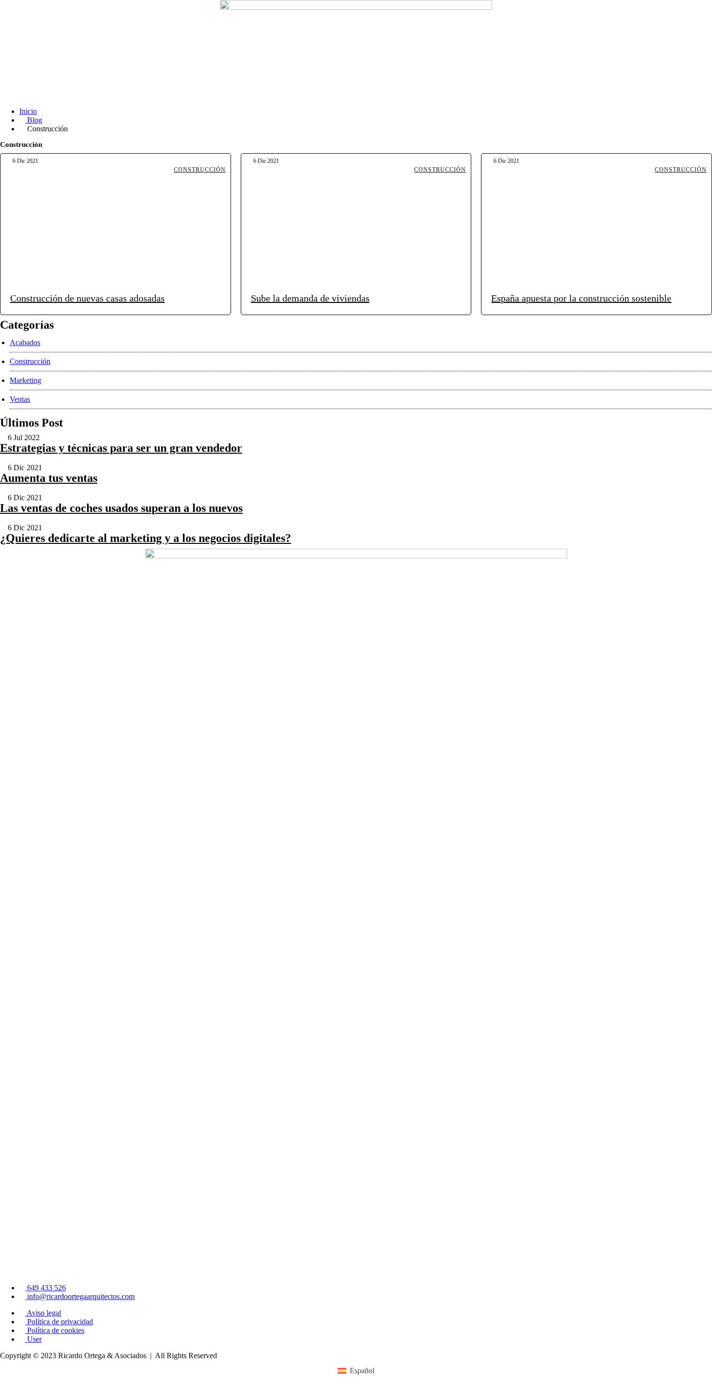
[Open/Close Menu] (703, 90)
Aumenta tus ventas (48, 478)
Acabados (25, 342)
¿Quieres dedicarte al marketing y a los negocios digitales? (145, 538)
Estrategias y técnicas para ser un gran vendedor (121, 448)
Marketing (25, 380)
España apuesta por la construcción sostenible (581, 298)
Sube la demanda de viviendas (310, 298)
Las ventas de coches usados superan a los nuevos (121, 508)
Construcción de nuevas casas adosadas (87, 298)
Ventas (20, 399)
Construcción (200, 169)
